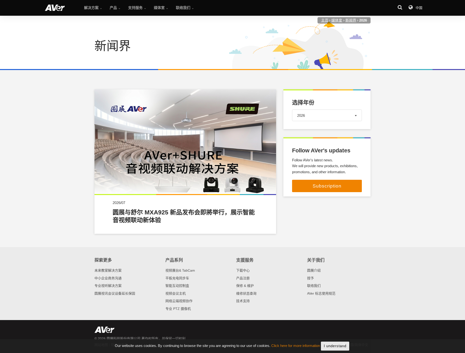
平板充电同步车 (177, 278)
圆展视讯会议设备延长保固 (114, 293)
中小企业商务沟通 (108, 278)
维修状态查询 (246, 293)
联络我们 (314, 286)
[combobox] (327, 115)
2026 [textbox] (301, 115)
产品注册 (243, 278)
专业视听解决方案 (108, 286)
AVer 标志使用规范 (321, 293)
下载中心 (243, 270)
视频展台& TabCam (180, 270)
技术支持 (243, 301)
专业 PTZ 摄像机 (178, 309)
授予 (310, 278)
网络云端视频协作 (179, 301)
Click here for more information (295, 346)
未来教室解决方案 (108, 270)
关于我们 (316, 260)
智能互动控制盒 (177, 286)
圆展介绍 (314, 270)
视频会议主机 (175, 293)
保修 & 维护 (245, 286)
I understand (335, 346)
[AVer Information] (55, 7)
